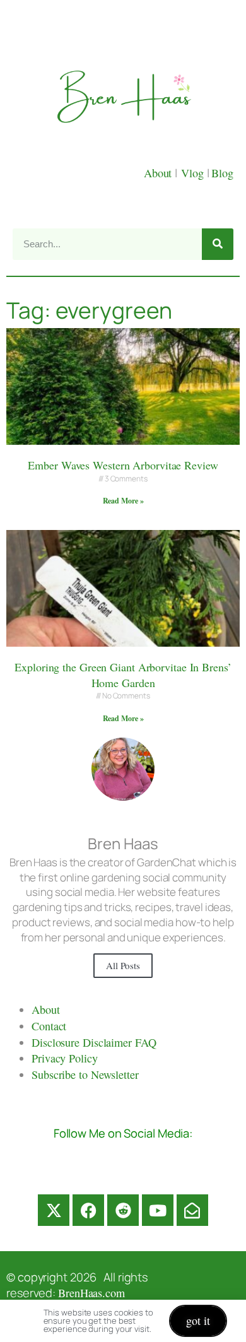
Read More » (123, 500)
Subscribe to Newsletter (85, 1074)
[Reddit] (123, 1210)
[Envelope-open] (192, 1210)
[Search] (217, 244)
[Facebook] (88, 1210)
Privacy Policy (65, 1058)
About (159, 172)
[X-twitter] (53, 1210)
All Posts (123, 965)
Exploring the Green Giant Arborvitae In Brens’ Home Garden (123, 674)
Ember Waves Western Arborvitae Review (123, 465)
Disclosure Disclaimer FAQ (94, 1042)
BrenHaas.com (91, 1292)
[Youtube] (157, 1210)
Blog (222, 172)
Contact (49, 1025)
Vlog (194, 172)
